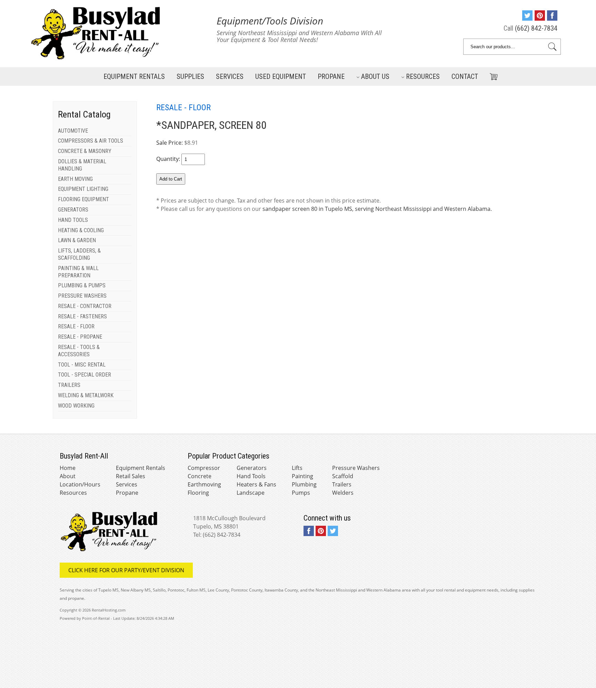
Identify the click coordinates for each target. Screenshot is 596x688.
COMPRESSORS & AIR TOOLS (90, 140)
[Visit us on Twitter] (527, 18)
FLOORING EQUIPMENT (83, 199)
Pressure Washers (356, 468)
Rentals (134, 76)
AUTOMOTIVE (73, 130)
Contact (464, 76)
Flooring (198, 492)
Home (68, 468)
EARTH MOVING (75, 179)
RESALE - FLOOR (76, 326)
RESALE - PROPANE (80, 336)
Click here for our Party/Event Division (126, 570)
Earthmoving (204, 484)
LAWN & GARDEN (77, 240)
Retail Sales (130, 476)
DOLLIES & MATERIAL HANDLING (82, 165)
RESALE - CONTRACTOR (84, 306)
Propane (331, 76)
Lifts (297, 468)
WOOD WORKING (76, 405)
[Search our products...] (552, 46)
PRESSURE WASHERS (82, 295)
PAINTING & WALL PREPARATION (78, 272)
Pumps (301, 492)
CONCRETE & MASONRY (84, 151)
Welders (343, 492)
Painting (302, 476)
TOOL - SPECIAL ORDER (84, 374)
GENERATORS (73, 209)
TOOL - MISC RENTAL (82, 364)
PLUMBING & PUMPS (82, 285)
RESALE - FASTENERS (82, 316)
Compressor (204, 468)
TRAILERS (69, 385)
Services (230, 76)
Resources (423, 76)
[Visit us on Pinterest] (540, 18)
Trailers (341, 484)
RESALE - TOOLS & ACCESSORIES (79, 351)
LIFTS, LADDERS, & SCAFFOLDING (79, 254)
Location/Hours (80, 484)
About (68, 476)
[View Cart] (491, 75)
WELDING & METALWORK (85, 395)
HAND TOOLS (73, 220)
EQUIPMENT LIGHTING (83, 189)
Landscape (251, 492)
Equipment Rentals (140, 468)
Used (280, 76)
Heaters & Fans (256, 484)
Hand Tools (251, 476)
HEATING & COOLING (81, 230)
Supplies (190, 76)
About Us (375, 76)
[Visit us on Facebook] (552, 18)
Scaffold (342, 476)
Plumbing (304, 484)
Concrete (199, 476)
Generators (252, 468)
